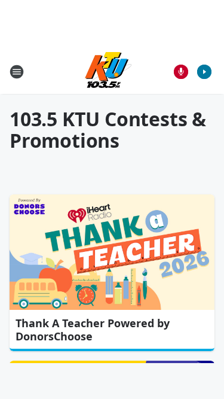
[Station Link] (108, 71)
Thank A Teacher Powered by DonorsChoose (93, 329)
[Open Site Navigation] (17, 72)
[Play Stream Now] (204, 72)
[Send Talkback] (181, 72)
